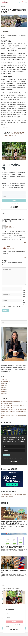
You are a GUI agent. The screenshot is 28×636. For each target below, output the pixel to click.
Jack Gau (8, 226)
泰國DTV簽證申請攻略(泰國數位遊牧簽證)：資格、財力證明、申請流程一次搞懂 (13, 522)
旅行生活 (3, 6)
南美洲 (3, 213)
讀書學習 (3, 391)
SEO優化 (3, 379)
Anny (8, 246)
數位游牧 (3, 383)
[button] (26, 2)
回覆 (25, 243)
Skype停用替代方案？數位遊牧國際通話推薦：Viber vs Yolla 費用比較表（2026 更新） (13, 546)
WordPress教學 (4, 381)
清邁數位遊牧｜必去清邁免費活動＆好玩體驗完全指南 (13, 409)
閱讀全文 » (3, 528)
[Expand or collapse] (16, 32)
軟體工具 (3, 393)
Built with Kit (14, 207)
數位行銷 (3, 385)
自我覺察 (3, 389)
